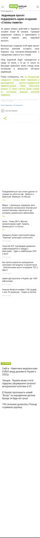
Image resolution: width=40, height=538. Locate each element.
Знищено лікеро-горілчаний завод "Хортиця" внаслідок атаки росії (18, 236)
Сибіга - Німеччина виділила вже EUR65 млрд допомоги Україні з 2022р (19, 371)
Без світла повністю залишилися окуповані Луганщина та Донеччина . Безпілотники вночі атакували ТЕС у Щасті (20, 266)
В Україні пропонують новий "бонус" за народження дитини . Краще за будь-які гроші (19, 395)
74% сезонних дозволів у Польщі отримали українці (19, 406)
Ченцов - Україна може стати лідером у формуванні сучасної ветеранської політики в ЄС (19, 383)
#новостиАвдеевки (6, 105)
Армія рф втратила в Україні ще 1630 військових (19, 279)
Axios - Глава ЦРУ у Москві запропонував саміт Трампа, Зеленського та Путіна (15, 224)
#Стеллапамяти (18, 105)
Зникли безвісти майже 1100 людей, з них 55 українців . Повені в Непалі (19, 290)
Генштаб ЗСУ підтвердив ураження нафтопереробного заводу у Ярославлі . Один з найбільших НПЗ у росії (19, 250)
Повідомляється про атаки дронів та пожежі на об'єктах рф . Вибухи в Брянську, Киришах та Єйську (19, 194)
